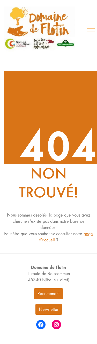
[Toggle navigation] (90, 30)
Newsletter (48, 309)
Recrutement (48, 293)
